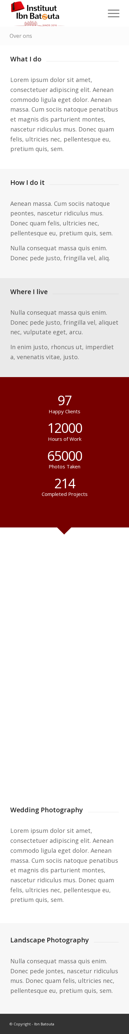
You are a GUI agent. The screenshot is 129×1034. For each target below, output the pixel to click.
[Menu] (110, 13)
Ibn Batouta (44, 1023)
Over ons (21, 36)
